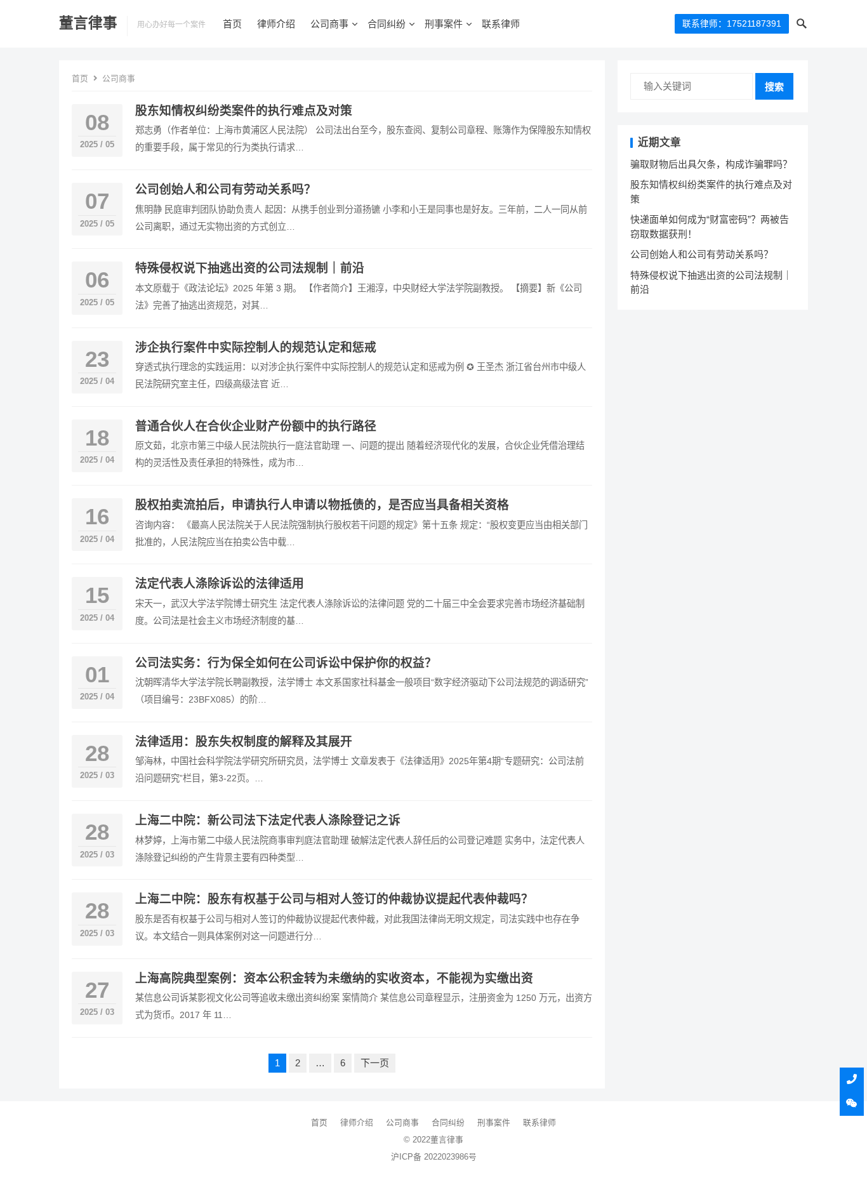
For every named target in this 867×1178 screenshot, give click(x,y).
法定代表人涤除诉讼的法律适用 (219, 583)
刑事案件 (444, 23)
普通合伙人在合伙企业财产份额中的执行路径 (255, 426)
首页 (232, 23)
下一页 (375, 1062)
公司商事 (329, 23)
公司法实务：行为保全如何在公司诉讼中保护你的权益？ (286, 663)
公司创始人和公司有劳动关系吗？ (225, 189)
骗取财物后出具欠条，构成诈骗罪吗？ (711, 164)
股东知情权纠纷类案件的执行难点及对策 (243, 110)
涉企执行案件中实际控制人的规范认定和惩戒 (255, 347)
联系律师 (501, 23)
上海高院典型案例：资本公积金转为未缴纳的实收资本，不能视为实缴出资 (334, 978)
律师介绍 (276, 23)
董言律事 (88, 23)
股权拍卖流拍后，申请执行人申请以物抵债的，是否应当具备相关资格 (322, 505)
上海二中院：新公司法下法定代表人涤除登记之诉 (267, 820)
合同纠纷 (386, 23)
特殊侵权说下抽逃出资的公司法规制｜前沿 (249, 268)
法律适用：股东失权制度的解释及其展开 (243, 741)
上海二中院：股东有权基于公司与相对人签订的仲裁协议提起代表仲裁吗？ (334, 899)
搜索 (774, 86)
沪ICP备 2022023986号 (434, 1156)
